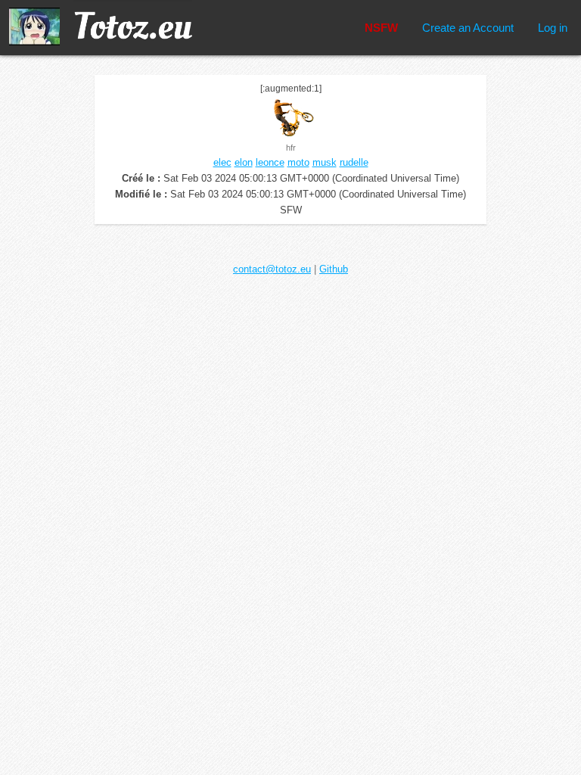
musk (324, 162)
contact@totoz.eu (272, 269)
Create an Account (468, 27)
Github (333, 269)
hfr (291, 147)
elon (244, 162)
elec (222, 162)
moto (298, 162)
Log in (552, 27)
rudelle (354, 162)
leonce (270, 162)
